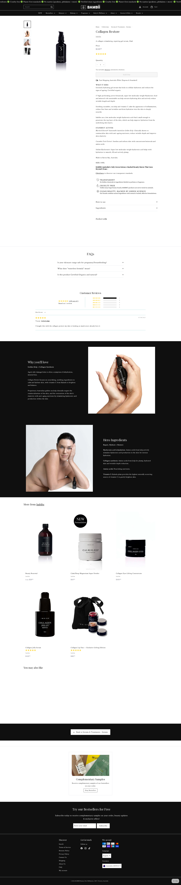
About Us (62, 864)
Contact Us (63, 857)
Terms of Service (65, 847)
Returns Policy (64, 851)
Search (61, 844)
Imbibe (98, 36)
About (113, 13)
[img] (40, 318)
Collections (105, 27)
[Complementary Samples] (90, 765)
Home (98, 27)
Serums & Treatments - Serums (121, 27)
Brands (138, 13)
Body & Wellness (99, 13)
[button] (101, 54)
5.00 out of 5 (73, 301)
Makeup (73, 13)
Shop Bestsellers (90, 790)
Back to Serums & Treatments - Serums (92, 732)
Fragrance (84, 13)
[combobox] (39, 7)
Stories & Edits (125, 13)
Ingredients (101, 208)
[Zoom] (61, 49)
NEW (40, 13)
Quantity (99, 60)
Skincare (62, 13)
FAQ (60, 867)
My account (63, 870)
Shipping (107, 70)
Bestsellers (50, 13)
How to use (101, 202)
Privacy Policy (64, 854)
